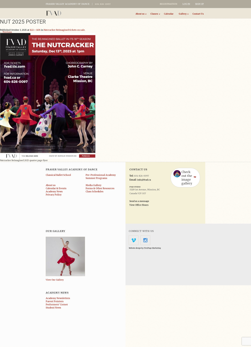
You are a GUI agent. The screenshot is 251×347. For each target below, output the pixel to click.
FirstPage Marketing (152, 248)
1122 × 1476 (35, 30)
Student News (53, 307)
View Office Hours (139, 205)
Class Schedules (94, 191)
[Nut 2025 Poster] (47, 95)
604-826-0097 (103, 4)
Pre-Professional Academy (101, 175)
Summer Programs (96, 178)
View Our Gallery (55, 279)
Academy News (54, 191)
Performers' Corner (57, 304)
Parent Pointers (55, 301)
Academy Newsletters (58, 298)
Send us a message (139, 201)
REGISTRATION (168, 4)
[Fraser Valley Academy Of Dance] (64, 13)
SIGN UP (199, 4)
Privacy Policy (54, 194)
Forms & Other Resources (100, 188)
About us (51, 185)
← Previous (6, 32)
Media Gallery (93, 185)
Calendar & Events (56, 188)
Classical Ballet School (58, 175)
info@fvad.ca (144, 179)
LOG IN (186, 4)
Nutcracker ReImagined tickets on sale (64, 30)
